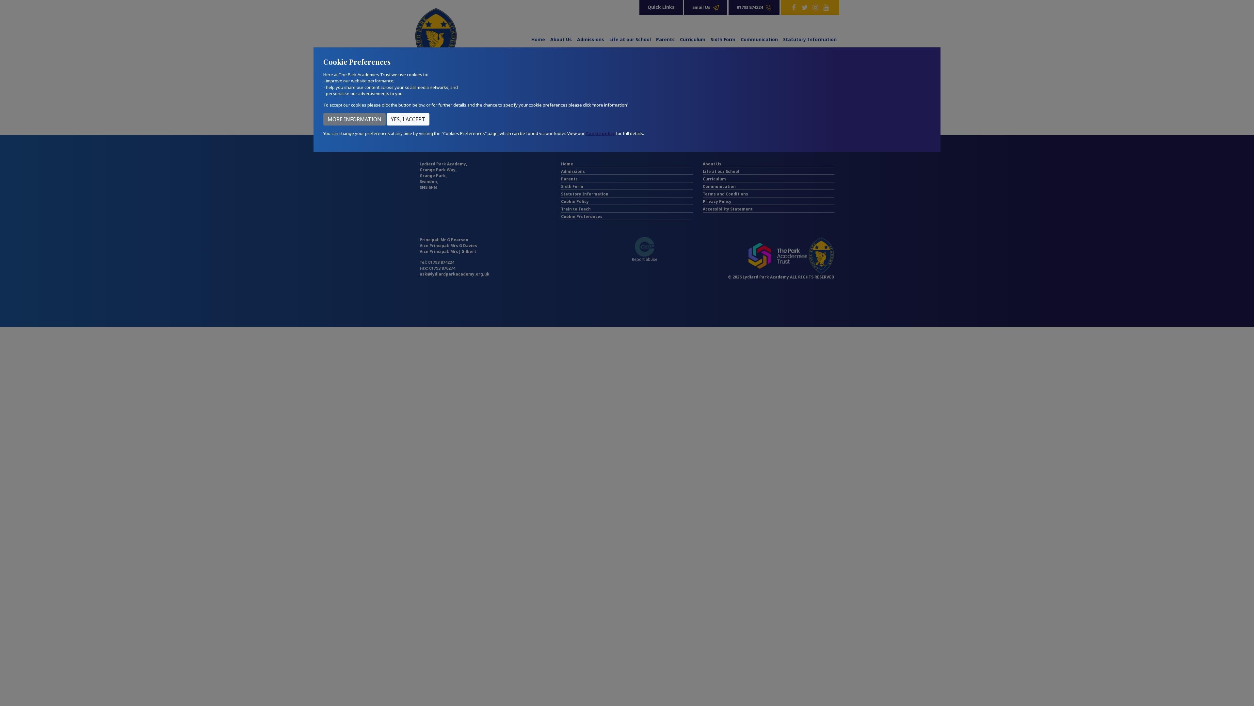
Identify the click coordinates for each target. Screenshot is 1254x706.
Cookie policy (600, 133)
